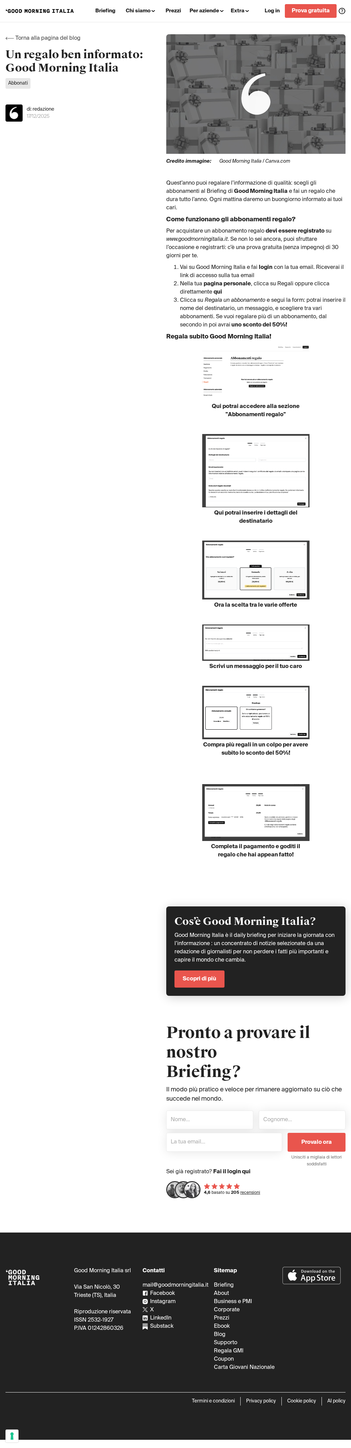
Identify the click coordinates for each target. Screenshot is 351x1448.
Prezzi (221, 1318)
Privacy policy (261, 1401)
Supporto (225, 1343)
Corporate (227, 1310)
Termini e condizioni (213, 1401)
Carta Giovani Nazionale (244, 1367)
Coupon (224, 1359)
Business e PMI (233, 1301)
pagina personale (227, 284)
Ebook (222, 1326)
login (266, 267)
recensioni (250, 1193)
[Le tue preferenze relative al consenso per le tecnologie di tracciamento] (12, 1436)
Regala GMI (228, 1351)
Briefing (224, 1285)
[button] (140, 11)
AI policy (336, 1401)
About (221, 1293)
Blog (220, 1334)
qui (218, 292)
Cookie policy (301, 1401)
